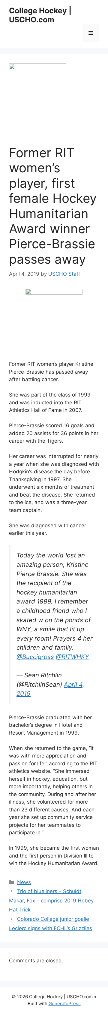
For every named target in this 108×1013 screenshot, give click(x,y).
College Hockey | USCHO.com (40, 15)
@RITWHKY (72, 656)
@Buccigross (35, 656)
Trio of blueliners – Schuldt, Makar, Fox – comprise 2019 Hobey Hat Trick (51, 900)
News (24, 882)
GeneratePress (65, 1003)
